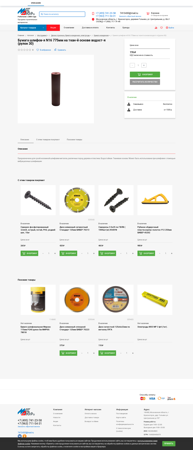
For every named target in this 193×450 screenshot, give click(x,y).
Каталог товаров (28, 28)
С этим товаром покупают (48, 140)
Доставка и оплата (90, 28)
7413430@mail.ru (129, 13)
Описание (24, 140)
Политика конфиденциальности (125, 422)
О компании (69, 28)
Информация (122, 409)
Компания (57, 409)
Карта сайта (121, 417)
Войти (171, 28)
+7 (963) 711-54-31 (106, 16)
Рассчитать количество (144, 82)
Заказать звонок (130, 16)
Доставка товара (92, 417)
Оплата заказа (90, 414)
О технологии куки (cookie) (123, 429)
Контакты (110, 28)
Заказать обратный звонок (29, 427)
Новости (56, 417)
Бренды (126, 28)
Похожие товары (74, 140)
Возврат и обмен (91, 421)
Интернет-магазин (93, 409)
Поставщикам (121, 414)
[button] (25, 50)
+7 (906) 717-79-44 (111, 21)
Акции (53, 28)
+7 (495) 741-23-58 (106, 13)
